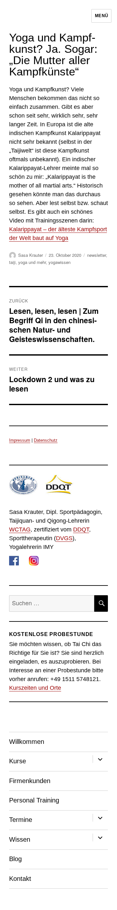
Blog (15, 858)
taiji (12, 262)
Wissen (19, 839)
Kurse (17, 761)
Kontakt (20, 878)
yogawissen (59, 262)
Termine (20, 819)
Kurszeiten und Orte (35, 688)
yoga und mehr (32, 262)
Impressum (19, 440)
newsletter (96, 255)
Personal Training (34, 800)
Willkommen (26, 741)
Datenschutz (46, 440)
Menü (101, 15)
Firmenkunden (29, 780)
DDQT (81, 529)
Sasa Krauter (30, 255)
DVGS (64, 538)
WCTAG (20, 529)
